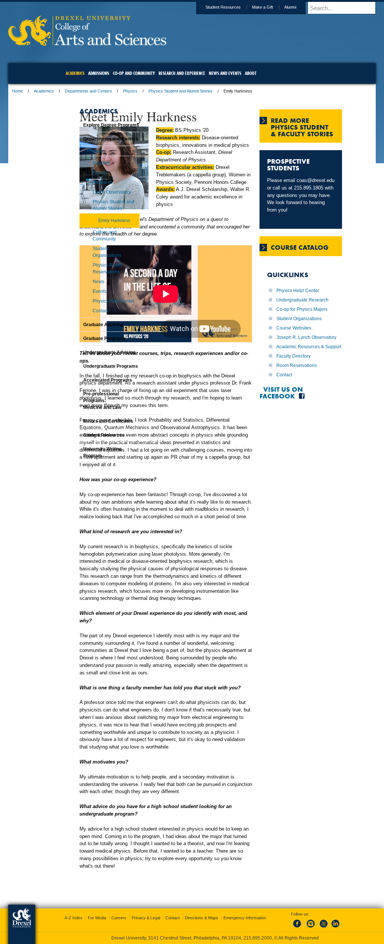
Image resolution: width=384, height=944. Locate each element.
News (80, 281)
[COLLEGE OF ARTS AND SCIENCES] (136, 43)
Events (81, 291)
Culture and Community (86, 236)
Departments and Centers (137, 91)
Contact (288, 457)
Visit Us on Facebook (285, 475)
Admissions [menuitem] (98, 73)
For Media (141, 918)
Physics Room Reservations (88, 268)
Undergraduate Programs (91, 366)
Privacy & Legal (190, 918)
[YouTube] (315, 928)
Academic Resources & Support (293, 422)
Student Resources (174, 7)
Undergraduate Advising (90, 352)
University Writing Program (83, 452)
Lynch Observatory (93, 192)
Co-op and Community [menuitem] (134, 73)
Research (84, 182)
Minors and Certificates (89, 421)
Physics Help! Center (301, 333)
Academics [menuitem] (75, 73)
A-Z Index (118, 918)
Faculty (81, 172)
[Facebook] (291, 928)
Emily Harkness (95, 220)
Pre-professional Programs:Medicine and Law (83, 400)
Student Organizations (88, 252)
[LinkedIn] (328, 928)
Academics (92, 91)
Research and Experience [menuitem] (182, 73)
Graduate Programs (85, 338)
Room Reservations (300, 448)
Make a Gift (213, 7)
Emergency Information (186, 925)
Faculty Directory (297, 438)
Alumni (242, 7)
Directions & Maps (245, 918)
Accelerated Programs (88, 380)
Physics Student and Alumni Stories (229, 91)
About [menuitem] (250, 73)
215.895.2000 (257, 938)
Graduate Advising (84, 324)
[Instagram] (303, 928)
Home (66, 91)
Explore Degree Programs (92, 125)
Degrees (83, 163)
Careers (163, 918)
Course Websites (297, 390)
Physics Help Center (95, 301)
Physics (179, 91)
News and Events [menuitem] (225, 73)
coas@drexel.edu (290, 201)
